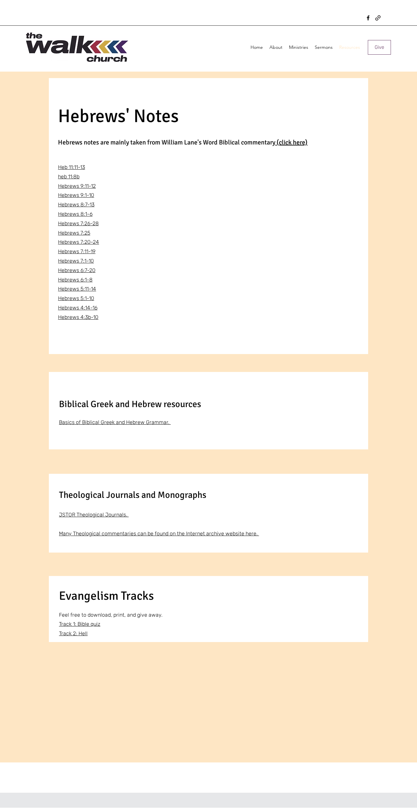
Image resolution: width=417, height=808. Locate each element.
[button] (276, 47)
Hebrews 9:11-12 (77, 186)
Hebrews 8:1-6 (75, 214)
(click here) (291, 142)
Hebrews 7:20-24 (78, 242)
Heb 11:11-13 (71, 167)
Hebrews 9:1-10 (76, 195)
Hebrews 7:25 (74, 233)
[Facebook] (368, 18)
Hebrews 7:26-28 (78, 223)
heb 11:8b (68, 176)
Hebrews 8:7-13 (76, 204)
